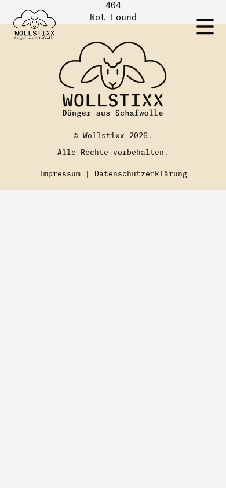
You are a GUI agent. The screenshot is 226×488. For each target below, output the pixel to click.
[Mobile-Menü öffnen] (205, 26)
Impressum (60, 174)
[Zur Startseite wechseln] (34, 23)
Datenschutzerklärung (140, 174)
